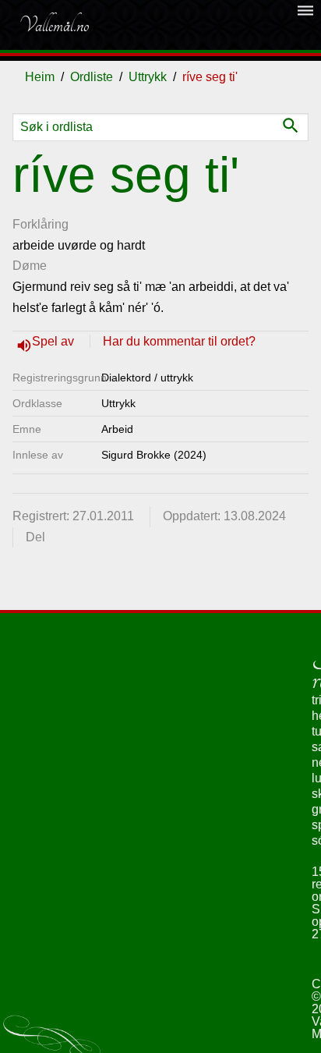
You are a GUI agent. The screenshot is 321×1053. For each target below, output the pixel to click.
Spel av (54, 341)
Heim (40, 76)
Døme (29, 265)
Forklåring (40, 224)
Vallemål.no (54, 24)
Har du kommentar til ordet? (179, 341)
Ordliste (91, 76)
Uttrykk (148, 76)
